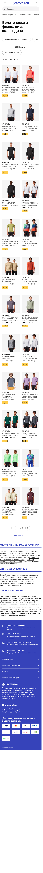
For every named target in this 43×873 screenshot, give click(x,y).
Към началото (19, 535)
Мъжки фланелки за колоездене (16, 39)
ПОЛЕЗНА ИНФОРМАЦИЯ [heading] (11, 665)
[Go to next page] (27, 528)
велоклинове (12, 605)
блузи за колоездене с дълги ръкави (17, 561)
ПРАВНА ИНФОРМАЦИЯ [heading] (10, 677)
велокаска (26, 611)
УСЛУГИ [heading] (5, 671)
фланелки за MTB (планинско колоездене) (19, 559)
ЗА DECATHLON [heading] (7, 659)
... (17, 15)
